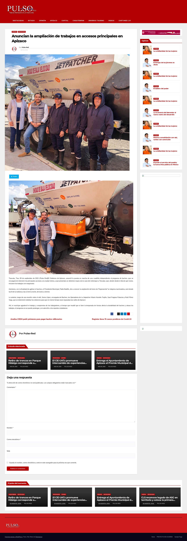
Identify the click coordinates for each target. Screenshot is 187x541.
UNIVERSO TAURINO (96, 20)
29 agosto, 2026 (15, 503)
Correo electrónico (14, 439)
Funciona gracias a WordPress (14, 537)
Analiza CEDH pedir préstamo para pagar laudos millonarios (36, 319)
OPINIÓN (42, 20)
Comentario (11, 387)
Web (8, 451)
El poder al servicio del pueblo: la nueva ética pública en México (165, 164)
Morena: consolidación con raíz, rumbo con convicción (165, 139)
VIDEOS (111, 20)
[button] (180, 20)
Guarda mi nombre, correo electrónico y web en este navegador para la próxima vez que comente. (43, 463)
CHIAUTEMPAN (78, 20)
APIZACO (53, 20)
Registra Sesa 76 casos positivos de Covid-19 (112, 319)
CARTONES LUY (125, 20)
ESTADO (31, 20)
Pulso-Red (25, 47)
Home (153, 537)
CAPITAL (65, 20)
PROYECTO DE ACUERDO (165, 537)
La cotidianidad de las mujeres (165, 51)
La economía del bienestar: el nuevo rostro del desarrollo (164, 114)
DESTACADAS (18, 20)
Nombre (10, 428)
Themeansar (38, 537)
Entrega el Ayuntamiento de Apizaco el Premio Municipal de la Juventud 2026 (114, 363)
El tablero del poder (161, 88)
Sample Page (178, 537)
